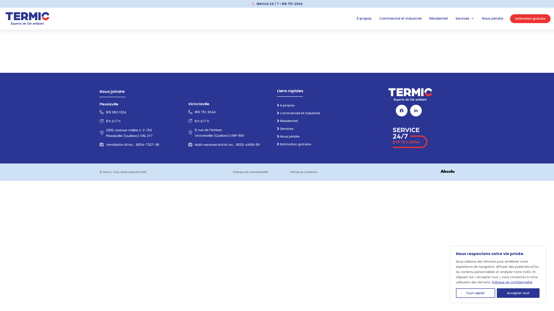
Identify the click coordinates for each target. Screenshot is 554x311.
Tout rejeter (475, 293)
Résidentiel (438, 18)
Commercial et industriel (400, 18)
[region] (497, 274)
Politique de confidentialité (512, 282)
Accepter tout (518, 293)
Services (462, 18)
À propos (364, 18)
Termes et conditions (303, 172)
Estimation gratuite (295, 144)
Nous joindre (492, 18)
